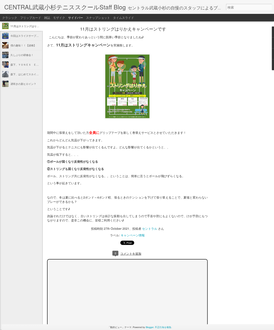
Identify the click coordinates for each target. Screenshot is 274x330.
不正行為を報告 (163, 327)
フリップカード (30, 17)
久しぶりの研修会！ (22, 55)
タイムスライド (123, 17)
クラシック (9, 17)
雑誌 (47, 17)
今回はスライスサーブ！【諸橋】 (29, 35)
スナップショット (98, 17)
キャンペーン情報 (133, 235)
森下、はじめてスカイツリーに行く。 (32, 74)
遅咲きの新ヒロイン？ (23, 83)
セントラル (149, 228)
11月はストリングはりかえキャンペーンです (36, 26)
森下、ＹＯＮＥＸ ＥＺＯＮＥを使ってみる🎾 (37, 64)
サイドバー (75, 17)
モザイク (59, 17)
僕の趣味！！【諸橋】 (23, 45)
